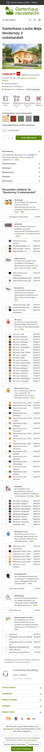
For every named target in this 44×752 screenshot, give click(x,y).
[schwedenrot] (13, 118)
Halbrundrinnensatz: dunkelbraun (20, 274)
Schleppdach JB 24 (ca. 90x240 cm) (20, 638)
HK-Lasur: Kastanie (20, 345)
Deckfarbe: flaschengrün (21, 509)
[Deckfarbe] (8, 488)
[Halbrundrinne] (8, 260)
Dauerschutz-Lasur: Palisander (20, 414)
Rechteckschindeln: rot (21, 246)
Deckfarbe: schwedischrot (22, 506)
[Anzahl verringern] (4, 137)
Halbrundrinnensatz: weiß (22, 278)
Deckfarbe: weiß (19, 524)
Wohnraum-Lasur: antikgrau (19, 565)
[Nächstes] (40, 56)
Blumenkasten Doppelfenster (19, 652)
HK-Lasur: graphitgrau (21, 371)
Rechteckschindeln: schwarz (20, 242)
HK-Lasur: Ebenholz (20, 337)
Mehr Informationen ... (31, 740)
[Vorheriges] (4, 56)
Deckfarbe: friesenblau (21, 522)
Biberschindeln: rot (19, 251)
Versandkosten (8, 729)
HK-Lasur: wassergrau (21, 381)
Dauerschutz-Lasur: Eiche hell (22, 440)
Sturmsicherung (14, 610)
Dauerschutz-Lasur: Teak (22, 405)
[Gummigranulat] (8, 576)
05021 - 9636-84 (20, 675)
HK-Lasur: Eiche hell (20, 339)
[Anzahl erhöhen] (12, 137)
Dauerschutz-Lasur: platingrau (20, 458)
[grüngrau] (21, 118)
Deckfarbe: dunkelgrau (21, 514)
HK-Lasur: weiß (18, 334)
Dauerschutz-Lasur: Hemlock (20, 468)
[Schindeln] (8, 225)
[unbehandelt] (5, 118)
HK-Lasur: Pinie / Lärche (21, 352)
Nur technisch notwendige (15, 744)
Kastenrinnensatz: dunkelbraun (19, 311)
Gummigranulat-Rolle (16, 588)
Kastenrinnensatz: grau (21, 307)
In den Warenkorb (28, 138)
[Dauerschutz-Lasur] (8, 390)
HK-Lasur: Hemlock (20, 373)
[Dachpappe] (8, 202)
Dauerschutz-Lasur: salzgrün (20, 473)
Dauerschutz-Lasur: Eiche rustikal (22, 419)
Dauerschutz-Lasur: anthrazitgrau (20, 463)
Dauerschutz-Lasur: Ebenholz (20, 409)
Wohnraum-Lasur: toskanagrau (19, 547)
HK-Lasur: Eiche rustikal (21, 363)
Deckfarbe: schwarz (20, 519)
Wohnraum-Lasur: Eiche (21, 562)
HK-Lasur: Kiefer (19, 358)
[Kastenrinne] (8, 289)
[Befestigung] (8, 598)
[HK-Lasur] (8, 322)
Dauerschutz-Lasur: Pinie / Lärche (22, 435)
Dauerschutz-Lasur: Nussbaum (20, 447)
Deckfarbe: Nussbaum (21, 501)
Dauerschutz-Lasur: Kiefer (22, 403)
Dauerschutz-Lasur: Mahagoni (20, 478)
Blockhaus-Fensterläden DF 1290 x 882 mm (19, 648)
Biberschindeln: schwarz (21, 249)
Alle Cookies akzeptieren (22, 749)
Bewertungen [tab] (7, 181)
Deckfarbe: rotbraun (20, 517)
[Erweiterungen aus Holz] (8, 619)
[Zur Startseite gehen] (22, 11)
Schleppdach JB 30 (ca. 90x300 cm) (20, 643)
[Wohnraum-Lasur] (8, 533)
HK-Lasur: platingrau (20, 368)
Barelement (13, 634)
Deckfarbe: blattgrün (20, 504)
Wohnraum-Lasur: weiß (21, 554)
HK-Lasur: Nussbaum (20, 360)
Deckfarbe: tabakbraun (21, 511)
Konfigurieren (34, 744)
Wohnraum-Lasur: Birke (21, 556)
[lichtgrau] (28, 118)
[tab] (21, 155)
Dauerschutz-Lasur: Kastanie (20, 452)
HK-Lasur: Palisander (20, 342)
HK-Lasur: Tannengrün (21, 347)
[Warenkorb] (39, 20)
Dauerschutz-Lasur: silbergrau (20, 424)
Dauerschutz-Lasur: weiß (22, 444)
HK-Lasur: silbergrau (20, 376)
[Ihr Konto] (34, 20)
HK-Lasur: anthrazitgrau (21, 378)
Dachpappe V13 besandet (18, 217)
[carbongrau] (36, 118)
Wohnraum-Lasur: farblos (22, 559)
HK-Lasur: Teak (18, 350)
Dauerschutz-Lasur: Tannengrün (20, 429)
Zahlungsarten (22, 78)
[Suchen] (30, 20)
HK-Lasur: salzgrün (20, 355)
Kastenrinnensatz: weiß (21, 305)
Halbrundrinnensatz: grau (22, 281)
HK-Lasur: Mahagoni (20, 365)
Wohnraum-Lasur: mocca (22, 551)
